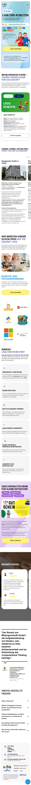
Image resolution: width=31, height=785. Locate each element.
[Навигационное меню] (27, 5)
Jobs (21, 770)
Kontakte (16, 768)
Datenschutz (23, 765)
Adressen (16, 765)
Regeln (16, 770)
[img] (4, 5)
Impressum (23, 768)
